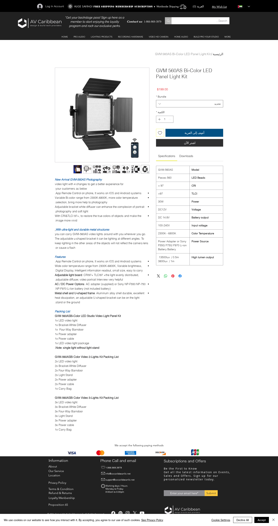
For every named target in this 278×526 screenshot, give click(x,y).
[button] (200, 6)
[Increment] (159, 119)
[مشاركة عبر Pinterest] (173, 276)
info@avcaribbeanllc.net (118, 473)
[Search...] (168, 20)
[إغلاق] (273, 520)
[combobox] (189, 103)
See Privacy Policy (152, 520)
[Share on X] (158, 276)
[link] (166, 156)
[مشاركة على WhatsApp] (165, 276)
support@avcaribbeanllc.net (120, 479)
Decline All (242, 520)
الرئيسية (218, 54)
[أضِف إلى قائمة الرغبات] (160, 133)
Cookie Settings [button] (220, 520)
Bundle (161, 96)
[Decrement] (170, 119)
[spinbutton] (164, 119)
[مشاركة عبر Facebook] (180, 276)
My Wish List (219, 7)
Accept (262, 520)
